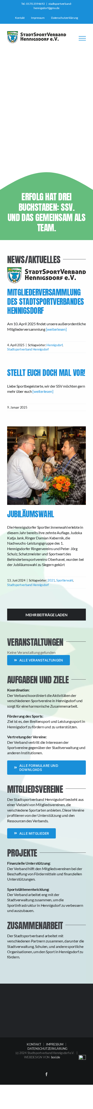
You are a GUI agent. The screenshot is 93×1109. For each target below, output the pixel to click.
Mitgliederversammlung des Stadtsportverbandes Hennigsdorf (46, 279)
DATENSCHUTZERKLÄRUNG (47, 1048)
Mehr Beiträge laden (46, 614)
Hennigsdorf (54, 345)
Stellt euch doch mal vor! (46, 373)
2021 (51, 580)
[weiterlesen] (56, 329)
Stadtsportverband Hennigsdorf (28, 349)
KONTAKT (34, 1044)
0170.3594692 (35, 3)
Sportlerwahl (64, 580)
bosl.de (55, 1057)
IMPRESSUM (54, 1044)
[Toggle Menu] (82, 38)
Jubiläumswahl (30, 514)
